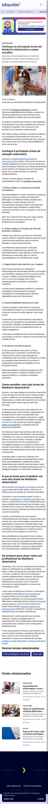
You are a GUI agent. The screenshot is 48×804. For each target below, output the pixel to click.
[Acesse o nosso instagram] (18, 779)
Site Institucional (14, 786)
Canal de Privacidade (32, 786)
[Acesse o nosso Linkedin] (22, 779)
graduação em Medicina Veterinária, (26, 499)
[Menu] (41, 4)
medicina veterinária (32, 181)
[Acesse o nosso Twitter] (30, 779)
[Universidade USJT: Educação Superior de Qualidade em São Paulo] (11, 5)
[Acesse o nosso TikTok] (26, 779)
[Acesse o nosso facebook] (14, 779)
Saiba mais (8, 799)
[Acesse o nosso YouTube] (34, 779)
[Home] (2, 12)
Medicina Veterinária (21, 110)
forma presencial (33, 594)
